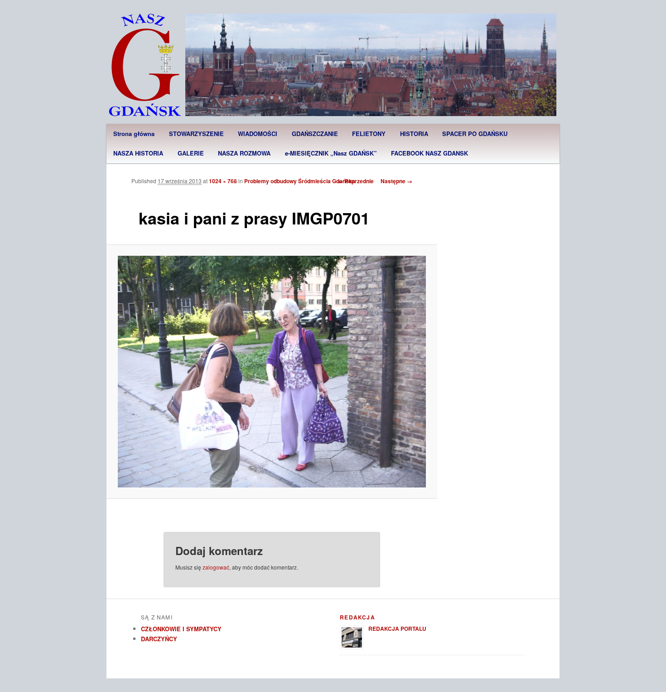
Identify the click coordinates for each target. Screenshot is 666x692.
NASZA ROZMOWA (244, 153)
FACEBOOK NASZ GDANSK (429, 153)
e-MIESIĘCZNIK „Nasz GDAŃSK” (331, 153)
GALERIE (191, 153)
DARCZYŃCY (159, 638)
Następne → (396, 181)
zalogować (216, 567)
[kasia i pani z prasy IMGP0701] (272, 371)
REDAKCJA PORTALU (397, 628)
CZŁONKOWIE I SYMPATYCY (181, 628)
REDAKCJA (357, 617)
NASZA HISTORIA (138, 153)
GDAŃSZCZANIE (315, 133)
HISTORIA (414, 133)
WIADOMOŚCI (257, 133)
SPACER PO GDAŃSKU (474, 133)
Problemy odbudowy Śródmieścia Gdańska (299, 181)
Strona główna (133, 133)
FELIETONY (369, 133)
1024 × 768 (223, 181)
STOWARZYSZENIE (196, 133)
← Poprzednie (356, 181)
